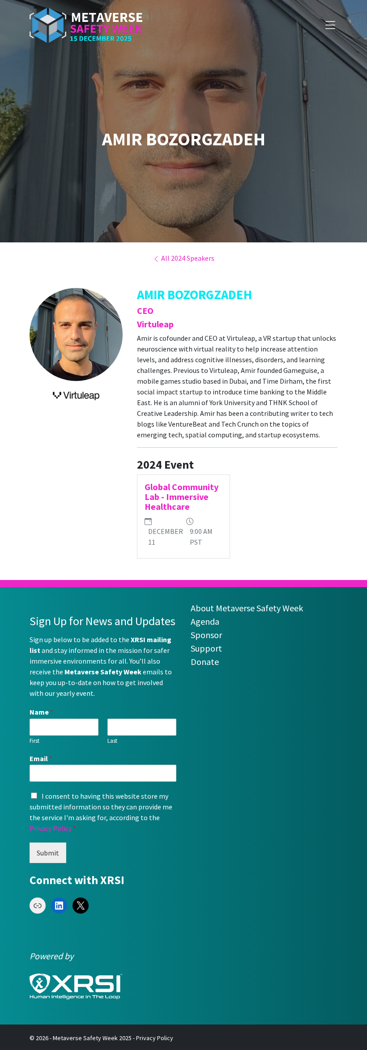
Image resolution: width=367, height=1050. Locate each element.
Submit (48, 852)
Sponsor (206, 634)
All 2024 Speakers (187, 258)
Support (206, 648)
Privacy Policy (51, 828)
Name (41, 711)
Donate (205, 661)
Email (41, 758)
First (34, 741)
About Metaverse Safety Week (247, 608)
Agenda (205, 621)
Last (112, 741)
